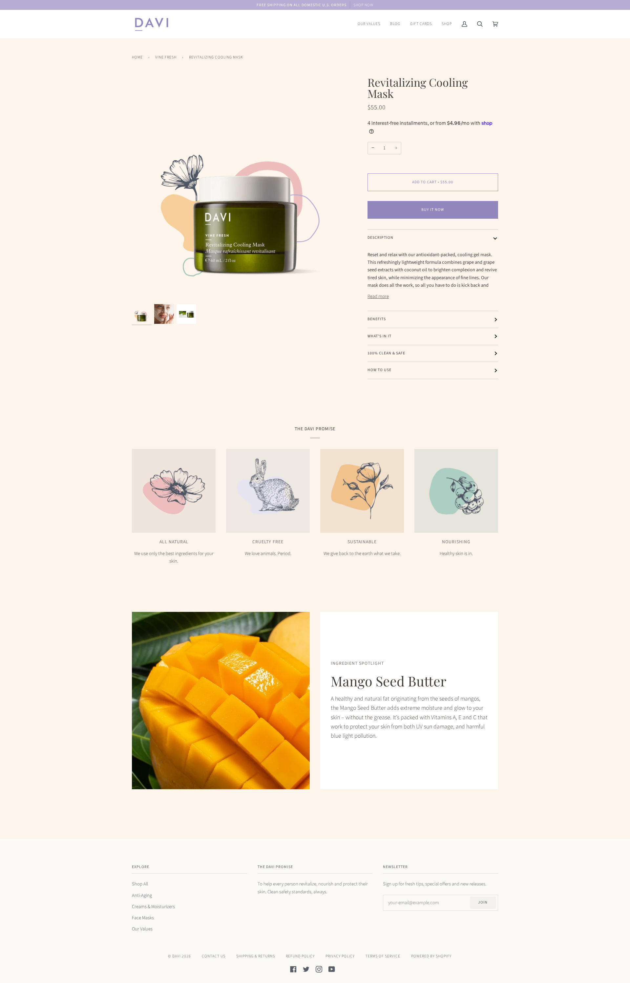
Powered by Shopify (431, 956)
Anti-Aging (142, 895)
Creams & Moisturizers (153, 906)
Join (483, 902)
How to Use (379, 370)
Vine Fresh (166, 57)
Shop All (140, 884)
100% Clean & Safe (386, 353)
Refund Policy (300, 956)
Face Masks (143, 917)
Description (380, 237)
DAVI (176, 956)
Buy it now (432, 209)
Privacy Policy (340, 956)
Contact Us (213, 956)
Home (137, 57)
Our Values (142, 929)
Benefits (377, 319)
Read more (378, 296)
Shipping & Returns (255, 956)
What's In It (379, 336)
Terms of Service (383, 956)
